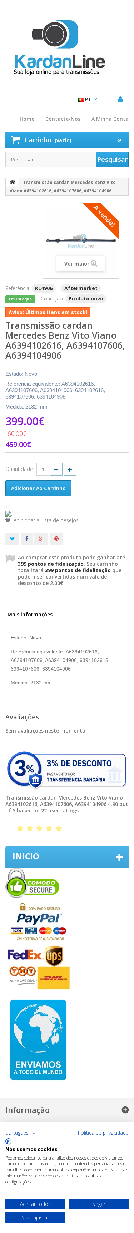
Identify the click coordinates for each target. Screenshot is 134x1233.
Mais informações (30, 614)
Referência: (17, 288)
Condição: (52, 298)
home (27, 119)
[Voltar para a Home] (12, 182)
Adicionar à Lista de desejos (45, 520)
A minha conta (110, 119)
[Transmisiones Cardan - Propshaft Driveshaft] (59, 51)
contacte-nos (62, 119)
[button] (20, 1133)
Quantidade (19, 469)
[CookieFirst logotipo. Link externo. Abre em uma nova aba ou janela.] (8, 1141)
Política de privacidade (103, 1132)
